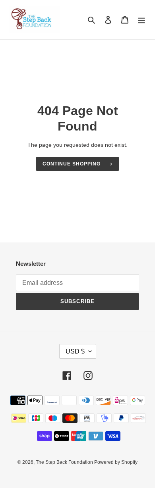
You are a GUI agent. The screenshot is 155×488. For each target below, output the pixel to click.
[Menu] (141, 19)
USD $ (75, 351)
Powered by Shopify (116, 462)
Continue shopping (72, 164)
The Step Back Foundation (65, 462)
